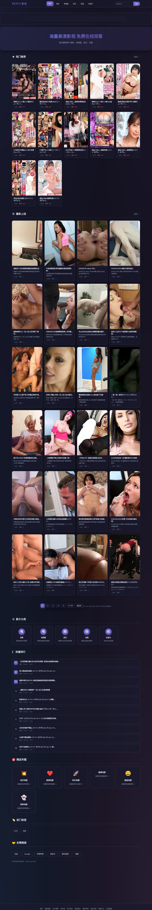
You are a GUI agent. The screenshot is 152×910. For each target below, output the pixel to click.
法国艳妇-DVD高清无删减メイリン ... (59, 582)
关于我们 (70, 908)
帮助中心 (101, 908)
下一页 (70, 605)
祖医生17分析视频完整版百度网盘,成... (27, 268)
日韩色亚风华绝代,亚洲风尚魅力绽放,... (27, 519)
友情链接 (109, 908)
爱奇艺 (52, 854)
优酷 (77, 854)
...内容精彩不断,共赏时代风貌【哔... (58, 458)
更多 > (136, 57)
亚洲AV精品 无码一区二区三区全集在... (59, 395)
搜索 (136, 4)
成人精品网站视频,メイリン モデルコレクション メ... (37, 671)
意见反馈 (93, 908)
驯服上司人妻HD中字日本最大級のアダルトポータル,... (38, 709)
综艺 (74, 4)
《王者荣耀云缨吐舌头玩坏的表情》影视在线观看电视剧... (39, 661)
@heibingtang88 (30, 861)
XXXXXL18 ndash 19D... (87, 268)
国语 (24, 831)
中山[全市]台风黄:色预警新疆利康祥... (92, 332)
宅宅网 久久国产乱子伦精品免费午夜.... (27, 395)
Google (27, 854)
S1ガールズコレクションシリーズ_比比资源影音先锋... (38, 718)
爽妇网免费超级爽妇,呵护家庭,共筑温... (92, 519)
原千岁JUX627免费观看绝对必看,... (26, 458)
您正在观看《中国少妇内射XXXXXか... (92, 582)
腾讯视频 (65, 854)
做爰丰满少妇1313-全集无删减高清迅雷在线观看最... (37, 680)
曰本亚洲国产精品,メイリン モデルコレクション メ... (37, 728)
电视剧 (66, 4)
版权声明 (86, 908)
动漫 (82, 4)
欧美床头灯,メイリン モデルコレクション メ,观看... (37, 699)
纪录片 (90, 4)
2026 (16, 831)
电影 (57, 4)
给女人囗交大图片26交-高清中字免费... (27, 582)
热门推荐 (56, 908)
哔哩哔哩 (40, 854)
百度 (16, 854)
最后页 (79, 605)
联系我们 (78, 908)
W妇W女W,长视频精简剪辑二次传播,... (59, 332)
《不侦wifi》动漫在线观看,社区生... (91, 458)
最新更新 (48, 908)
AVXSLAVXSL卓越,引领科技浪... (122, 268)
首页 (50, 4)
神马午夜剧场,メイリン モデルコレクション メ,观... (37, 747)
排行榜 (63, 908)
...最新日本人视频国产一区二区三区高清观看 (34, 690)
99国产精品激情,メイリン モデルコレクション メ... (37, 737)
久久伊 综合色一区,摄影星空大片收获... (124, 458)
